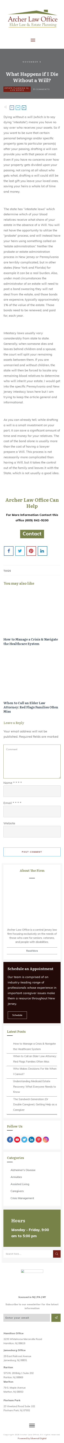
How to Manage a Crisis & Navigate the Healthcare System (32, 619)
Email (12, 803)
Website (9, 823)
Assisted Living (20, 1184)
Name (12, 783)
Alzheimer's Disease (23, 1170)
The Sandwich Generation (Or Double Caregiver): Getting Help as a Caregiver (35, 1104)
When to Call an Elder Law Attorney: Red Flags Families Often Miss (32, 685)
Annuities (16, 1177)
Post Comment (32, 852)
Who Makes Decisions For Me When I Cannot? (34, 1071)
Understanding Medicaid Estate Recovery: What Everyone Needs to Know (34, 1086)
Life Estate (17, 90)
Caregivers (17, 1191)
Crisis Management (22, 1198)
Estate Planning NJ (17, 88)
